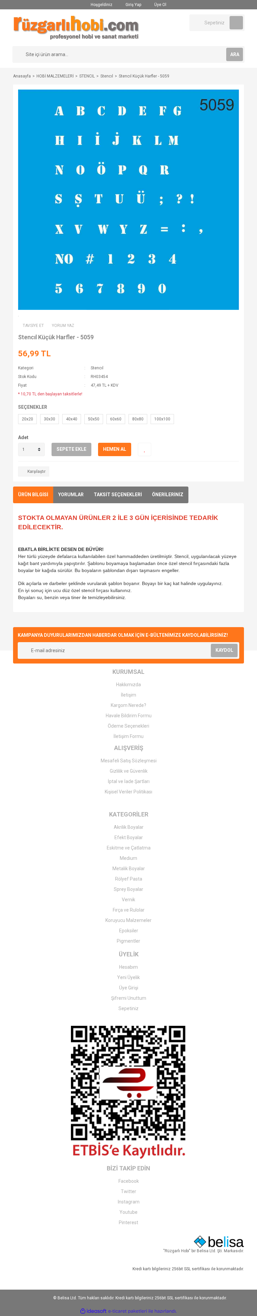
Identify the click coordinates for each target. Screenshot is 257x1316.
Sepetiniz (128, 1008)
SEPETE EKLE (71, 449)
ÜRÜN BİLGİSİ (33, 494)
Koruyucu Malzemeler (128, 920)
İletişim (128, 695)
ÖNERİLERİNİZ (167, 494)
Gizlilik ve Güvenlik (129, 771)
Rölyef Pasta (128, 879)
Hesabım (128, 967)
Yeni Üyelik (128, 977)
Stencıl (97, 368)
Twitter (128, 1191)
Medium (128, 858)
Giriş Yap (132, 4)
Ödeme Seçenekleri (128, 726)
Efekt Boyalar (128, 837)
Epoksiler (128, 930)
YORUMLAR (71, 494)
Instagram (129, 1201)
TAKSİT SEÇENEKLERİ (118, 494)
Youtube (128, 1212)
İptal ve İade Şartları (129, 781)
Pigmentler (128, 941)
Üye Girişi (128, 987)
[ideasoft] (93, 1311)
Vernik (128, 899)
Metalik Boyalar (128, 868)
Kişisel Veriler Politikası (128, 791)
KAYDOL (224, 650)
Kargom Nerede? (128, 705)
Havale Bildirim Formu (129, 715)
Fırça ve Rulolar (129, 910)
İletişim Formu (128, 736)
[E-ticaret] (127, 1311)
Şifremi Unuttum (128, 998)
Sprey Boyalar (128, 889)
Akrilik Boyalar (129, 827)
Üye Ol (159, 4)
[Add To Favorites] (144, 449)
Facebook (128, 1181)
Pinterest (128, 1222)
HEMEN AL (114, 449)
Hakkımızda (128, 684)
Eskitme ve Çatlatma (129, 848)
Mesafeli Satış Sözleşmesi (129, 760)
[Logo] (76, 27)
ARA (234, 54)
